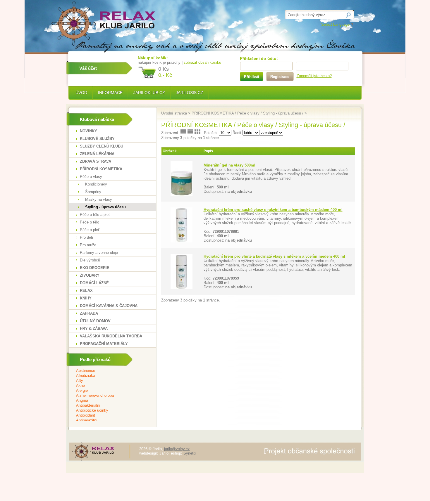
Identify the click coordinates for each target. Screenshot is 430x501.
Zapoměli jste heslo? (314, 76)
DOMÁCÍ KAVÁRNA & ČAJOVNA (108, 306)
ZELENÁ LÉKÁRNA (97, 154)
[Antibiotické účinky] (108, 410)
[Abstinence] (108, 370)
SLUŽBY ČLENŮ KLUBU (101, 146)
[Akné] (108, 385)
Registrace (279, 76)
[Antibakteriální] (108, 405)
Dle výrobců (90, 260)
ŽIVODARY (89, 275)
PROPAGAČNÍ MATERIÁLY (104, 343)
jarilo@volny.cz (177, 449)
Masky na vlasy (98, 199)
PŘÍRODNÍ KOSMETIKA (101, 169)
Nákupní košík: (153, 58)
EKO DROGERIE (94, 268)
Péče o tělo (89, 222)
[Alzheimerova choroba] (108, 395)
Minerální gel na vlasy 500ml (229, 165)
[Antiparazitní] (108, 420)
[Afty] (108, 380)
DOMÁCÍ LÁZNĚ (94, 283)
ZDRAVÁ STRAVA (95, 161)
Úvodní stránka (174, 113)
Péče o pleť (89, 230)
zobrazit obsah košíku (202, 62)
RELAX (86, 290)
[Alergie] (108, 390)
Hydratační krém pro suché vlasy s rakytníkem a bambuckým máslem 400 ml (273, 209)
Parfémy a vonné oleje (99, 252)
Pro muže (88, 245)
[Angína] (108, 400)
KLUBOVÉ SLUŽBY (97, 138)
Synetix (189, 453)
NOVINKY (88, 131)
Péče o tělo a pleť (95, 214)
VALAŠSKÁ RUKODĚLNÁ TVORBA (111, 336)
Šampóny (93, 192)
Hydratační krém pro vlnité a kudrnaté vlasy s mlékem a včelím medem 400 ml (274, 256)
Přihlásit (251, 76)
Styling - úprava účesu (105, 207)
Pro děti (86, 237)
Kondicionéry (96, 184)
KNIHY (86, 298)
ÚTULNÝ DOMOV (95, 321)
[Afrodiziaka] (108, 375)
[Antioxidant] (108, 415)
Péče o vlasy (91, 176)
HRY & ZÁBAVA (94, 328)
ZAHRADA (89, 313)
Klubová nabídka (97, 119)
